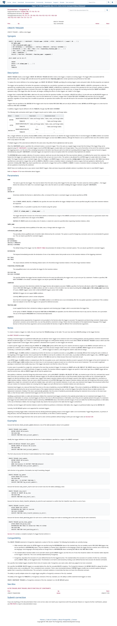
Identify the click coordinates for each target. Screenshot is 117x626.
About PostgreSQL (64, 619)
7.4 (22, 17)
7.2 (28, 17)
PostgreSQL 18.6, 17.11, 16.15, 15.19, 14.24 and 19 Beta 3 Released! (64, 6)
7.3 (25, 17)
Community (39, 2)
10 (31, 15)
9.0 (53, 15)
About (14, 2)
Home (9, 2)
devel (27, 13)
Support (55, 2)
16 (33, 11)
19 (23, 13)
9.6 (34, 15)
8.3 (9, 17)
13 (23, 15)
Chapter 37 (16, 171)
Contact (74, 619)
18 (27, 11)
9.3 (43, 15)
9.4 (40, 15)
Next (107, 23)
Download (21, 2)
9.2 (46, 15)
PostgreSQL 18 (24, 9)
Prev (9, 23)
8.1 (15, 17)
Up (18, 23)
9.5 (37, 15)
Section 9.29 (89, 417)
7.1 (31, 17)
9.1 (50, 15)
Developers (48, 2)
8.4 (56, 15)
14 (38, 11)
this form (13, 604)
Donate (62, 2)
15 (35, 11)
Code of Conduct (51, 619)
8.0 (19, 17)
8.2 (12, 17)
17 (30, 11)
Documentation (30, 2)
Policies (42, 619)
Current (23, 11)
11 (28, 15)
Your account (70, 2)
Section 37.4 (11, 534)
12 (26, 15)
